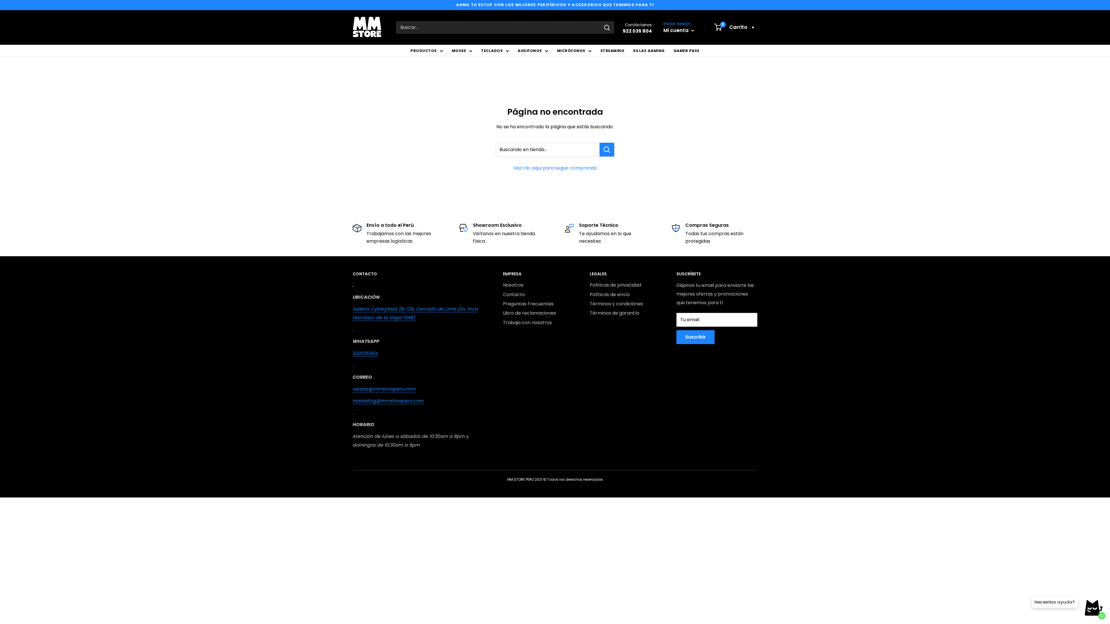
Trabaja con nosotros (527, 322)
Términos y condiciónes (616, 303)
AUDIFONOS (530, 50)
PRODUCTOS (423, 50)
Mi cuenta (676, 30)
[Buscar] (607, 27)
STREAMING (612, 50)
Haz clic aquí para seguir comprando (555, 168)
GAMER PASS (687, 50)
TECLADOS (492, 50)
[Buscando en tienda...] (607, 150)
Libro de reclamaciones (529, 313)
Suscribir (695, 337)
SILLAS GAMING (649, 50)
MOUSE (459, 50)
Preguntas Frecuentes (528, 303)
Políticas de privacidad (615, 285)
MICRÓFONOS (571, 50)
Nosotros (513, 285)
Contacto (514, 294)
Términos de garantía (614, 313)
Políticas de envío (610, 294)
